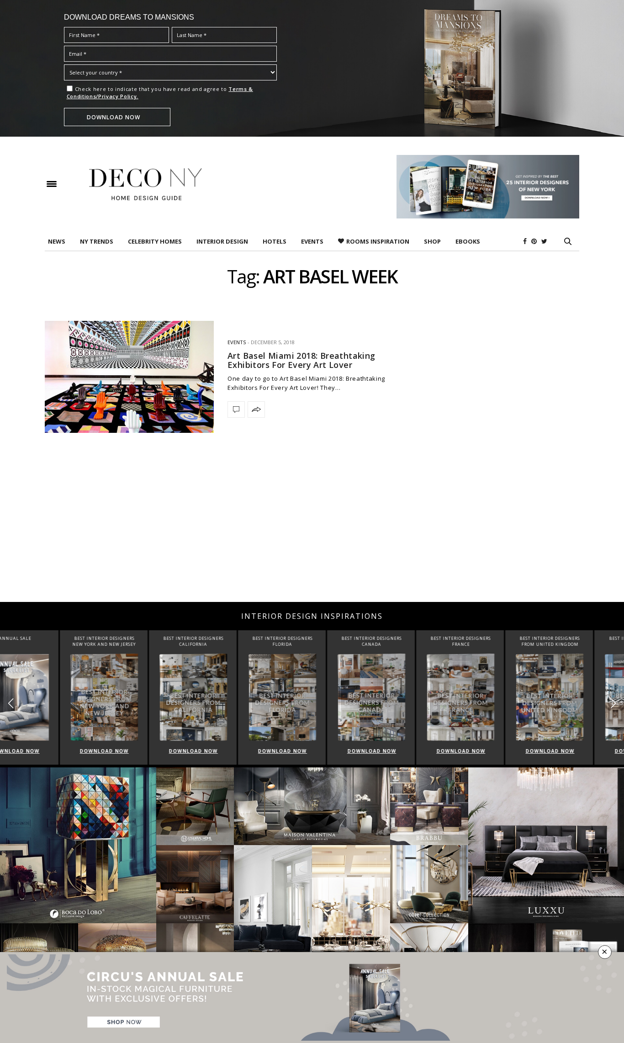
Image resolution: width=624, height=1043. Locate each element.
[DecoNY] (145, 184)
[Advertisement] (312, 529)
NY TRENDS (96, 241)
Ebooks (467, 241)
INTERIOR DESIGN (222, 241)
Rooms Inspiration (377, 241)
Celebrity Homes (155, 241)
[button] (613, 703)
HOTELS (274, 241)
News (56, 241)
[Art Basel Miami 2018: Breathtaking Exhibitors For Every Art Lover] (129, 377)
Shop (432, 241)
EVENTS (312, 241)
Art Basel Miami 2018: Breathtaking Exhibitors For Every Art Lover (301, 360)
